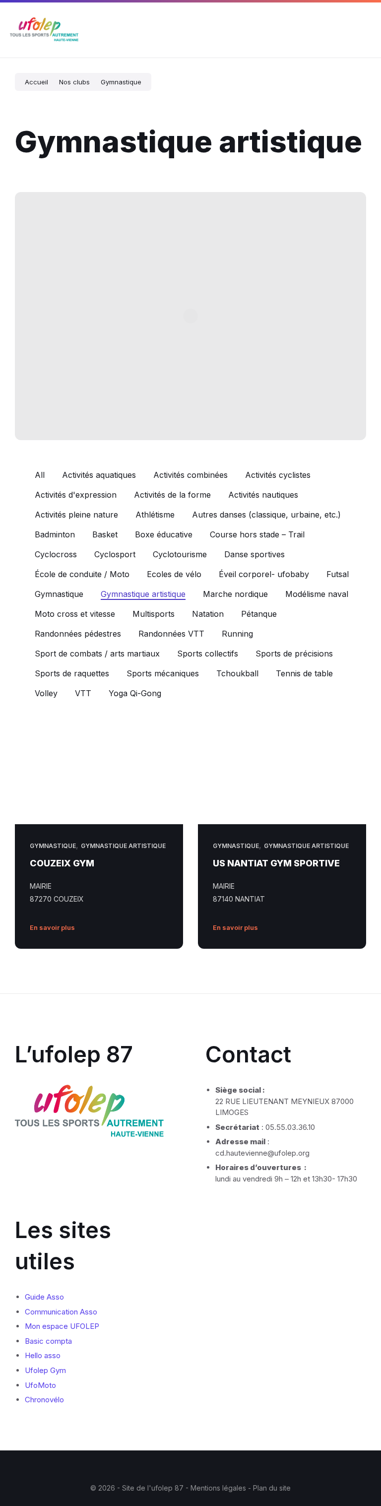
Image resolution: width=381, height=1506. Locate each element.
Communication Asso (61, 1311)
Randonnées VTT (171, 634)
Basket (105, 534)
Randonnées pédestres (78, 634)
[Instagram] (183, 1468)
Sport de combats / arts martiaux (97, 653)
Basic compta (48, 1341)
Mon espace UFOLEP (62, 1326)
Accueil (36, 82)
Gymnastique (121, 82)
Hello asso (43, 1355)
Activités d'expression (76, 495)
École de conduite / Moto (82, 574)
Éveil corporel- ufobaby (264, 574)
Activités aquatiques (99, 475)
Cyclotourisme (180, 554)
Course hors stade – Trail (257, 534)
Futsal (337, 574)
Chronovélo (44, 1399)
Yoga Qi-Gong (135, 693)
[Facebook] (168, 1468)
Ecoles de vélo (174, 574)
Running (237, 634)
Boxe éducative (163, 534)
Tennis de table (304, 673)
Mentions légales (219, 1488)
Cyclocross (56, 554)
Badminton (55, 534)
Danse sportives (254, 554)
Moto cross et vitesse (75, 614)
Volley (46, 693)
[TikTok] (213, 1468)
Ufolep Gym (45, 1370)
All (40, 475)
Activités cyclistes (278, 475)
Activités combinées (190, 475)
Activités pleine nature (76, 515)
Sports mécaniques (163, 673)
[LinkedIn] (198, 1468)
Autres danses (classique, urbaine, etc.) (266, 515)
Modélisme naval (316, 594)
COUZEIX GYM (62, 863)
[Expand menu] (364, 30)
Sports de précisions (294, 653)
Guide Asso (44, 1297)
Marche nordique (235, 594)
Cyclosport (114, 554)
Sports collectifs (207, 653)
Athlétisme (155, 515)
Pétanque (259, 614)
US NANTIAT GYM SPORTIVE (276, 863)
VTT (83, 693)
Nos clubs (74, 82)
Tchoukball (237, 673)
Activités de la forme (172, 495)
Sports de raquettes (72, 673)
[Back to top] (358, 1460)
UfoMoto (40, 1385)
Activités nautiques (263, 495)
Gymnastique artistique (143, 594)
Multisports (153, 614)
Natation (208, 614)
